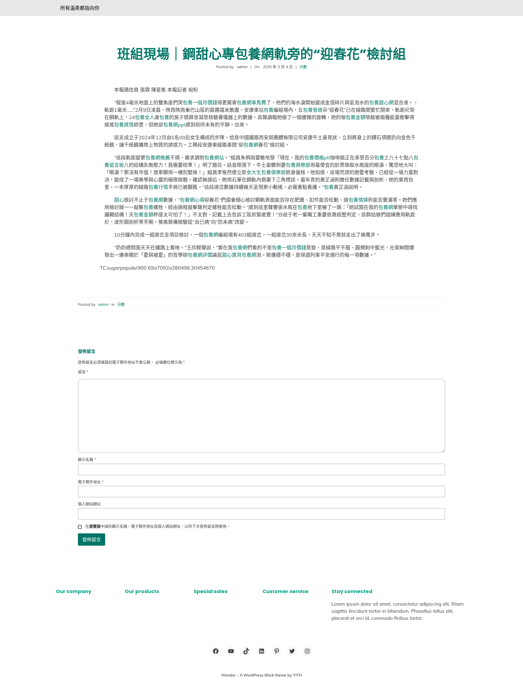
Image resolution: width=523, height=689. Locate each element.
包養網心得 (192, 200)
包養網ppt (174, 125)
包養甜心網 (381, 102)
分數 (303, 66)
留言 (83, 371)
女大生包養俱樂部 (266, 172)
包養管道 (313, 110)
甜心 (119, 200)
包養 (268, 110)
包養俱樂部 (298, 165)
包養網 (251, 145)
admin (103, 304)
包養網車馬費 (251, 102)
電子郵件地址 (91, 481)
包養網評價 (200, 255)
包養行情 (158, 187)
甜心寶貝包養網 (239, 255)
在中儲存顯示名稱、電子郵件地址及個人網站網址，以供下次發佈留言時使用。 (157, 526)
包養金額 (355, 117)
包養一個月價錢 (200, 102)
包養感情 (124, 125)
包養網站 (214, 158)
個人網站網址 (89, 503)
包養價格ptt (317, 158)
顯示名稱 (87, 459)
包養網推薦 (157, 158)
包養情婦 (358, 200)
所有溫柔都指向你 (79, 8)
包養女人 (144, 117)
